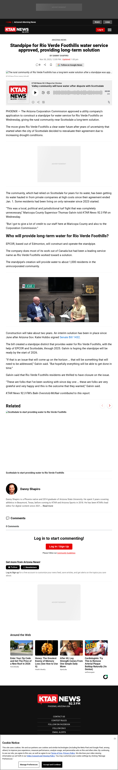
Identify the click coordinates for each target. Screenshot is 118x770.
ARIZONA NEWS (59, 40)
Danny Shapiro (30, 489)
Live (9, 22)
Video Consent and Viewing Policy (41, 756)
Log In (100, 30)
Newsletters (31, 567)
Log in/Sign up (12, 572)
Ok (115, 738)
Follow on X (59, 728)
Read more (48, 506)
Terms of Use (56, 753)
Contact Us (59, 716)
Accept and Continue (52, 764)
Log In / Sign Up (59, 546)
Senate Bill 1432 (69, 337)
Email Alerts (59, 732)
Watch (97, 22)
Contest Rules (59, 720)
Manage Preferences (29, 764)
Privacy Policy (69, 753)
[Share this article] (45, 65)
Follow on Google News (71, 65)
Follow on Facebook (59, 724)
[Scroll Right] (109, 405)
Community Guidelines (66, 553)
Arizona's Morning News (25, 22)
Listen (107, 22)
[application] (59, 299)
